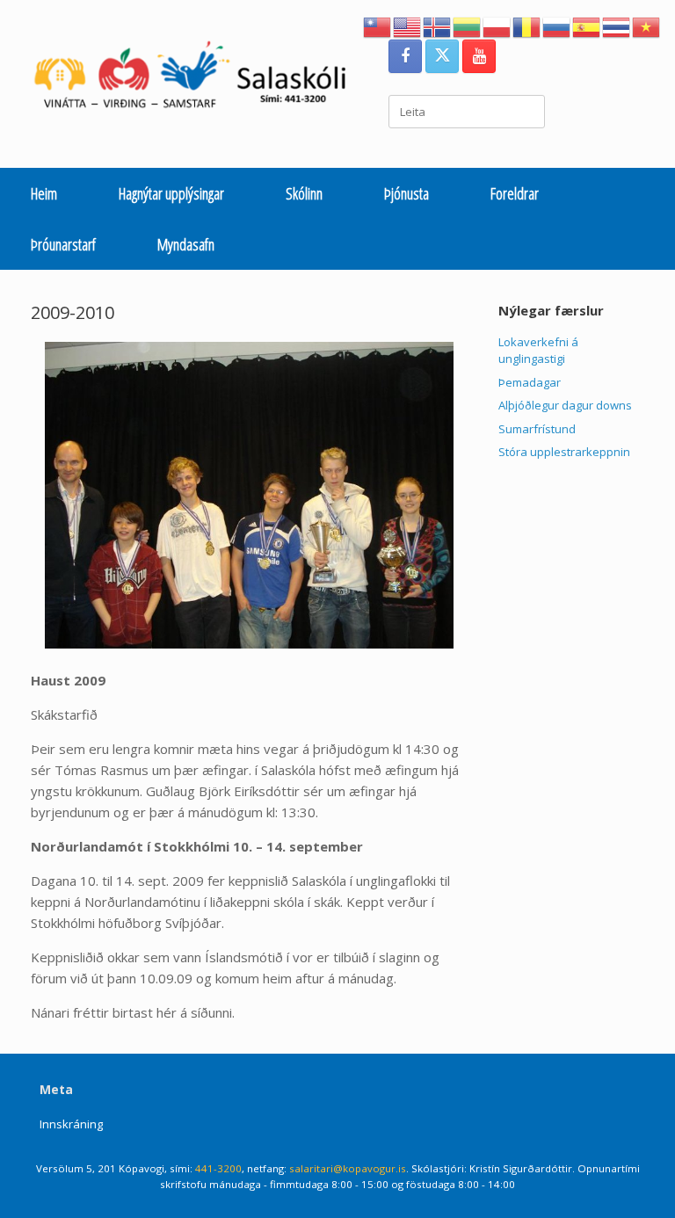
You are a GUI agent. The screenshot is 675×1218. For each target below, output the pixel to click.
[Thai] (617, 25)
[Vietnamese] (647, 25)
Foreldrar (514, 193)
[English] (408, 25)
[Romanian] (527, 25)
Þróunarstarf (63, 244)
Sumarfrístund (537, 429)
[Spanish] (587, 25)
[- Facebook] (405, 56)
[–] (199, 79)
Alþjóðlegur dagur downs (565, 405)
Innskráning (71, 1124)
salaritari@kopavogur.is (347, 1168)
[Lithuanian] (468, 25)
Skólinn (304, 193)
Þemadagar (529, 382)
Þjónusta (406, 193)
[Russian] (557, 25)
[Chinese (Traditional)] (378, 25)
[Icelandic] (438, 25)
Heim (44, 193)
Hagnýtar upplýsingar (171, 193)
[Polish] (497, 25)
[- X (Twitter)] (442, 56)
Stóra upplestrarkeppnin (564, 452)
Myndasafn (185, 244)
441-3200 (218, 1168)
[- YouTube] (479, 56)
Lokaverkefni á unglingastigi (538, 350)
